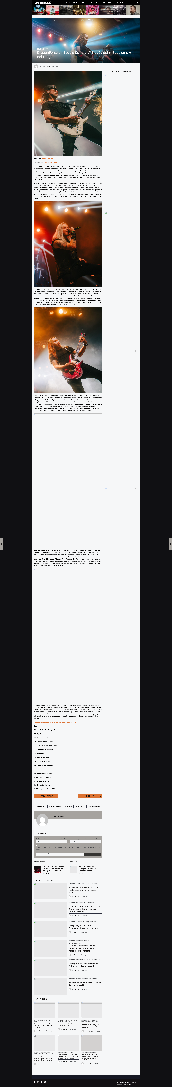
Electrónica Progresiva (83, 940)
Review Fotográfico (64, 1021)
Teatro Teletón (85, 903)
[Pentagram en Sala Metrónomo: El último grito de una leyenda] (50, 967)
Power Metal (80, 806)
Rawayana (79, 884)
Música (76, 2)
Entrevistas (87, 2)
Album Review (85, 1019)
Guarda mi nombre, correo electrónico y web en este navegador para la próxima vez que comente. (68, 848)
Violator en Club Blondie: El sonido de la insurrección (85, 984)
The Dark (95, 1021)
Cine (103, 2)
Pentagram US (96, 959)
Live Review (42, 49)
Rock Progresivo (74, 903)
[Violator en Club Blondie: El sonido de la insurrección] (50, 986)
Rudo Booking (73, 961)
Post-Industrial (86, 1021)
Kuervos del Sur (81, 902)
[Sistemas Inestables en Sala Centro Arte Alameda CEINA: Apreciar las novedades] (50, 948)
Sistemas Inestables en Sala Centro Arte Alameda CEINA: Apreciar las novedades (82, 948)
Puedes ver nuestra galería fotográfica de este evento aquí (57, 722)
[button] (125, 2)
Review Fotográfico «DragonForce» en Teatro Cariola (87, 869)
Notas (97, 2)
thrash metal (73, 980)
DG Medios (79, 921)
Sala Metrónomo (83, 961)
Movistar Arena (93, 883)
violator (80, 980)
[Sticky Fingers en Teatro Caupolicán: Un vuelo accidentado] (50, 929)
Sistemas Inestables (75, 943)
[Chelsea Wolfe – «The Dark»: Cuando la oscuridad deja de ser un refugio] (91, 1010)
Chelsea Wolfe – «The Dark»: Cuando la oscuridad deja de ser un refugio (91, 1026)
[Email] (45, 1082)
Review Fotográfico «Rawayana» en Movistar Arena (68, 1025)
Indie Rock (86, 921)
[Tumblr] (41, 1082)
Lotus (85, 883)
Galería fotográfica (64, 1019)
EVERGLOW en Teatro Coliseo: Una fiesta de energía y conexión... (53, 869)
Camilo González (50, 162)
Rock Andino (90, 902)
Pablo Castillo (47, 159)
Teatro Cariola (94, 806)
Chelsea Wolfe (85, 1020)
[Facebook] (34, 1082)
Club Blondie (80, 978)
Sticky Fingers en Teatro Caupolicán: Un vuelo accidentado (84, 927)
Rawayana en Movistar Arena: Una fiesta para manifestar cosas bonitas (85, 890)
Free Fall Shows (55, 806)
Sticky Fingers (73, 923)
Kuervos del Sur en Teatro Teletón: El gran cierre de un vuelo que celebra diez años (85, 909)
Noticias (67, 2)
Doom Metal (79, 959)
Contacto (119, 2)
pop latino (72, 884)
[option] (39, 10)
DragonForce (40, 806)
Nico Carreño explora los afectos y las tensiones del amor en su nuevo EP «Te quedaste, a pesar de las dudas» (91, 1057)
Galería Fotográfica (64, 1020)
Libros (110, 2)
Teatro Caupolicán (84, 923)
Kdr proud (87, 978)
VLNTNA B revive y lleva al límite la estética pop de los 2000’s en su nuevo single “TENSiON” (68, 1056)
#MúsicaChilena (62, 1052)
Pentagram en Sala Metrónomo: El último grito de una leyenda (85, 965)
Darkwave (94, 1020)
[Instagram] (38, 1082)
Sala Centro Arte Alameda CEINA (89, 942)
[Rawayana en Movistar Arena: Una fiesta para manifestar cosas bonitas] (50, 891)
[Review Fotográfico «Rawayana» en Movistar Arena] (68, 1010)
